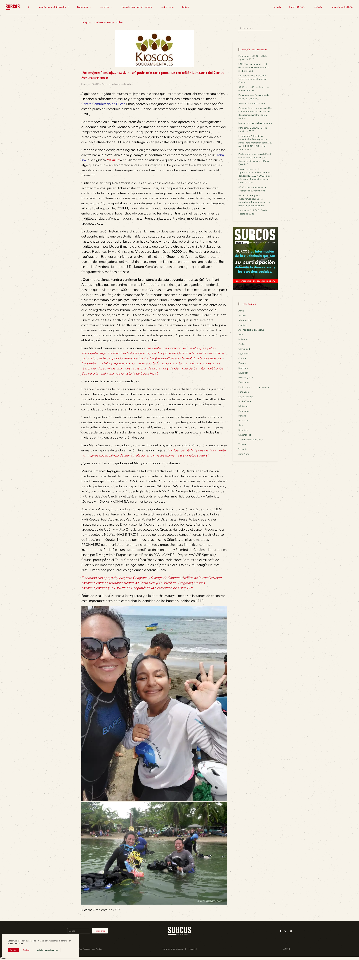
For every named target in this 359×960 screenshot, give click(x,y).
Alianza (242, 315)
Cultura (242, 358)
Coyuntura (243, 353)
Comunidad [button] (82, 7)
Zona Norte (243, 454)
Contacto (317, 7)
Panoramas (243, 411)
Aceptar (13, 950)
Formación (243, 391)
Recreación (243, 420)
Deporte (242, 363)
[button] (29, 7)
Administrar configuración (47, 950)
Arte (240, 334)
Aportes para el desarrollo (251, 329)
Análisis (242, 325)
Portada (277, 7)
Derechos (128, 84)
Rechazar (27, 950)
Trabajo (185, 7)
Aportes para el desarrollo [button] (52, 7)
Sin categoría (244, 434)
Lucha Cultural (245, 396)
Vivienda (242, 449)
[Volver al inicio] (13, 7)
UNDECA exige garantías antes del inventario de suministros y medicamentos (253, 67)
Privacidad (192, 949)
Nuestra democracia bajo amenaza (255, 123)
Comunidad (118, 84)
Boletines (243, 339)
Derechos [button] (104, 7)
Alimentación (245, 320)
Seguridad (243, 430)
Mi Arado (243, 406)
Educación (243, 372)
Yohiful (99, 949)
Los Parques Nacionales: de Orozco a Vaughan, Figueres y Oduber (252, 79)
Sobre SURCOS (297, 7)
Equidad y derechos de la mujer (136, 7)
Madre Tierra (166, 7)
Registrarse (100, 931)
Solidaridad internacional (250, 439)
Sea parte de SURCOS (342, 7)
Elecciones (243, 382)
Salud (241, 425)
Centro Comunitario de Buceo (103, 104)
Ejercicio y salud (246, 377)
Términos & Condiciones (172, 949)
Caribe (241, 344)
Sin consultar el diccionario (251, 103)
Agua (241, 310)
